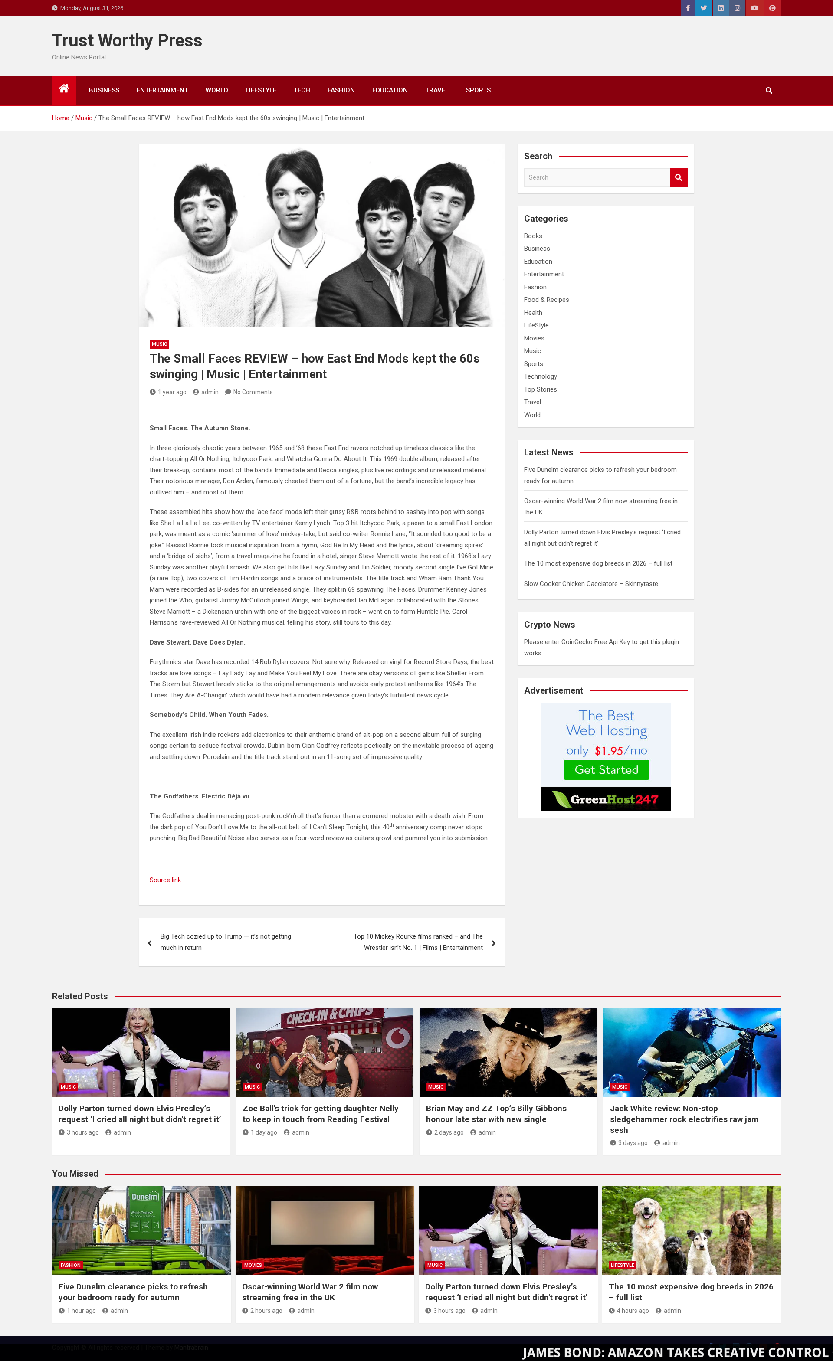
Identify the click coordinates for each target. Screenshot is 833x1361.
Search (679, 177)
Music (159, 344)
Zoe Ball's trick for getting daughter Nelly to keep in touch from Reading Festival (321, 1113)
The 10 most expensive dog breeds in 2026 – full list (598, 563)
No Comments (253, 392)
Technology (540, 376)
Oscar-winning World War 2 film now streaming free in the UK (310, 1292)
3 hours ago (83, 1132)
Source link (165, 880)
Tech (302, 90)
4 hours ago (633, 1310)
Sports (478, 90)
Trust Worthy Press (127, 40)
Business (104, 90)
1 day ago (264, 1132)
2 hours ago (266, 1310)
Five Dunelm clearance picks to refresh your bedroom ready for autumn (133, 1292)
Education (390, 90)
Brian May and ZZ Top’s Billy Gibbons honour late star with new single (496, 1113)
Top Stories (540, 389)
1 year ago (172, 392)
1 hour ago (81, 1310)
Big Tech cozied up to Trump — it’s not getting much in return (226, 942)
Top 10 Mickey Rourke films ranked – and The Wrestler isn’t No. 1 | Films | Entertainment (418, 942)
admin (210, 392)
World (217, 90)
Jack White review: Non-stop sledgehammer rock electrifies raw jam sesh (684, 1119)
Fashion (341, 90)
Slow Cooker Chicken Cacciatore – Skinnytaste (591, 584)
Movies (534, 338)
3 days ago (633, 1142)
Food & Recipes (546, 300)
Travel (437, 90)
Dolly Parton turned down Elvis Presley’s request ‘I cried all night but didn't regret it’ (140, 1113)
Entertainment (162, 90)
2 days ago (449, 1132)
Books (533, 236)
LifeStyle (261, 90)
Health (533, 313)
